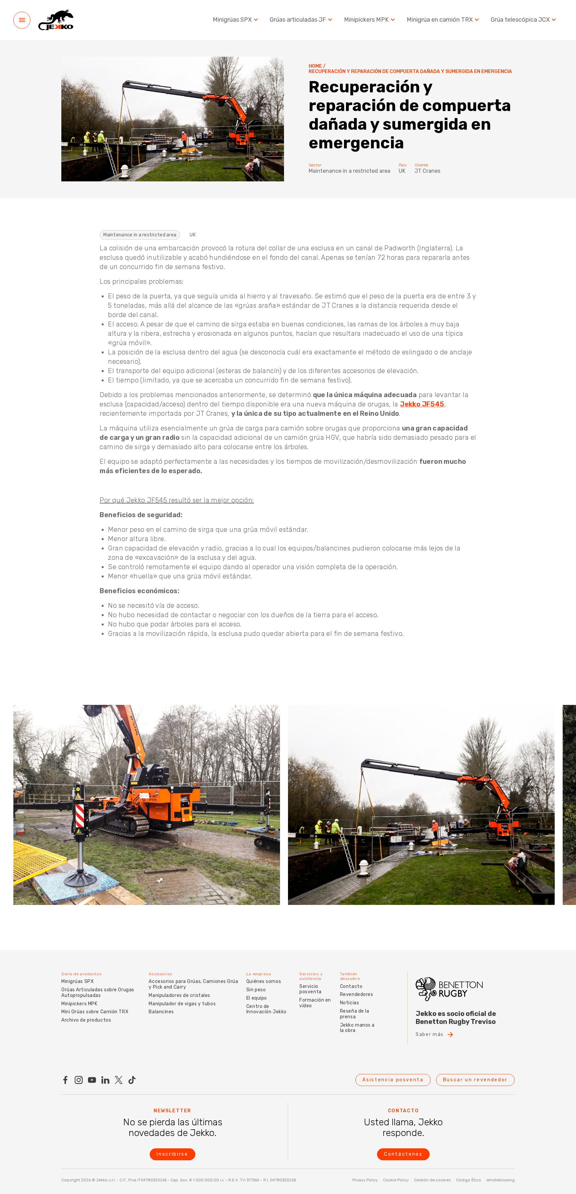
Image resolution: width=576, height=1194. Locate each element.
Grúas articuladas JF (298, 19)
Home (315, 66)
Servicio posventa (310, 989)
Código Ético (468, 1180)
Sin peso (256, 990)
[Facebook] (65, 1080)
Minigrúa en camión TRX (440, 19)
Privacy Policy (365, 1180)
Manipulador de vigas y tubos (182, 1004)
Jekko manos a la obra (357, 1028)
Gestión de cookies (432, 1180)
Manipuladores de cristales (179, 995)
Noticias (349, 1003)
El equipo (256, 998)
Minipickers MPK (366, 19)
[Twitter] (119, 1080)
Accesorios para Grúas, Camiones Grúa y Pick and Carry (193, 984)
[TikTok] (132, 1080)
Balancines (161, 1012)
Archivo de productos (86, 1020)
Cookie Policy (396, 1180)
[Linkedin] (105, 1080)
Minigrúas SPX (232, 19)
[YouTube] (92, 1080)
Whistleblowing (500, 1180)
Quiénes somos (263, 981)
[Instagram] (79, 1080)
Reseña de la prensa (354, 1014)
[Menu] (21, 20)
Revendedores (356, 994)
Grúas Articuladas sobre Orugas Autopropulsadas (97, 992)
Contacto (351, 986)
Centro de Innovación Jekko (266, 1009)
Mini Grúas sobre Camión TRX (94, 1012)
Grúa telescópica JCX (520, 19)
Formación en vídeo (315, 1003)
